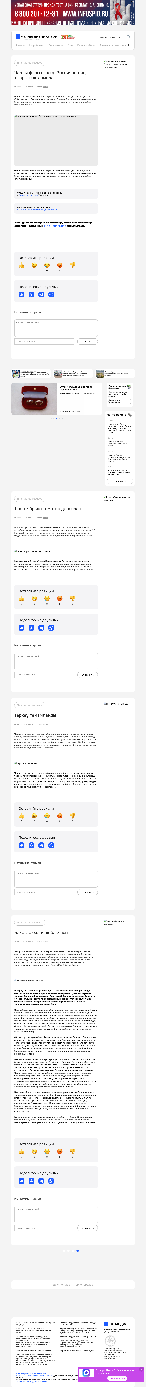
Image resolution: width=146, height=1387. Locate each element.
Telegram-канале (28, 195)
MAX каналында (55, 225)
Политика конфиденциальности (31, 1381)
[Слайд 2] (53, 418)
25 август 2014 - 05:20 (23, 518)
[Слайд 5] (62, 418)
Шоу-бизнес (36, 45)
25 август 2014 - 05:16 (23, 724)
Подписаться (117, 1378)
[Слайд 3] (56, 418)
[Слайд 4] (59, 418)
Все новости (120, 481)
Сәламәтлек (55, 45)
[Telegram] (41, 294)
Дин (70, 45)
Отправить (88, 341)
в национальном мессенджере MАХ (37, 209)
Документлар (61, 1284)
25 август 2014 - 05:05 (23, 941)
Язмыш (20, 45)
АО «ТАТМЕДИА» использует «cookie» (34, 1375)
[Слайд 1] (51, 418)
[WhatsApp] (51, 294)
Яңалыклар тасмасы (30, 62)
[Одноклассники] (31, 294)
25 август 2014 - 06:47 (23, 87)
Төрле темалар (83, 1284)
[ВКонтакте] (21, 294)
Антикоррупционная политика (31, 1373)
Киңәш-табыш (86, 45)
